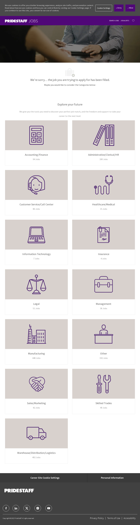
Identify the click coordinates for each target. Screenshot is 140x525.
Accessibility (130, 518)
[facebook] (6, 508)
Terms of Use (113, 518)
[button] (103, 8)
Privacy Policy (97, 518)
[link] (21, 21)
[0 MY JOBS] (132, 20)
